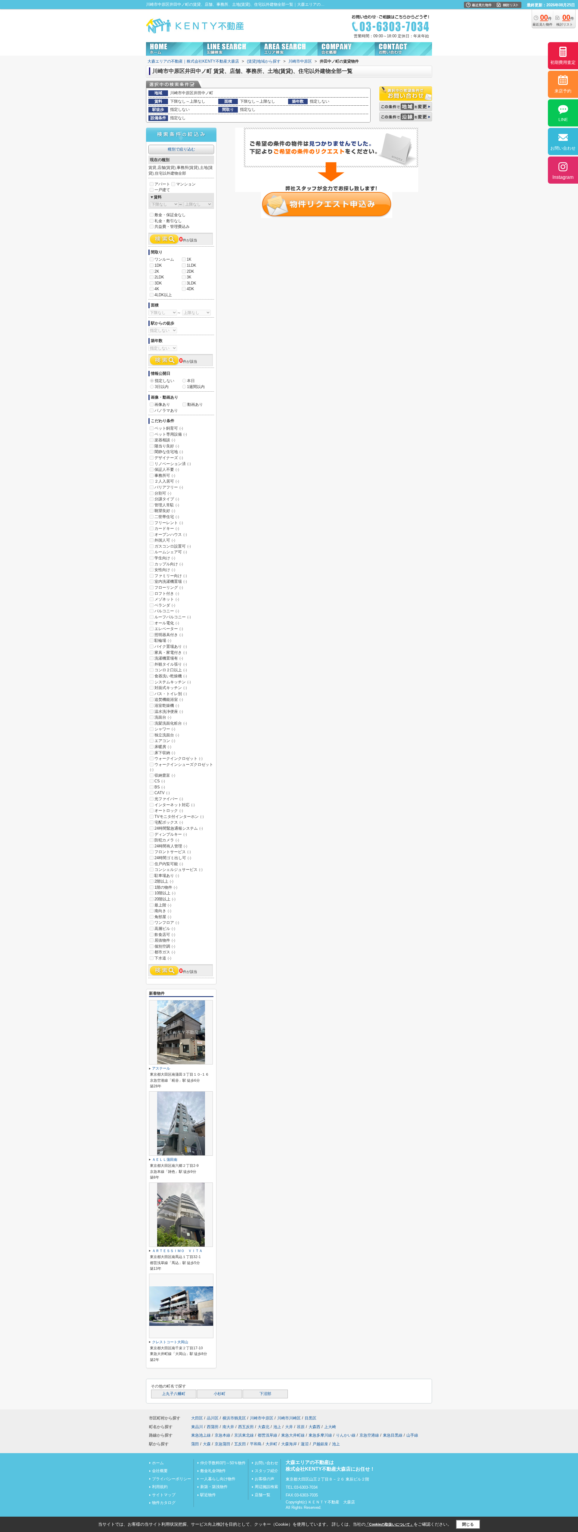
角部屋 (162, 917)
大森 (207, 1444)
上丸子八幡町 (173, 1394)
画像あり (162, 404)
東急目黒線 (392, 1435)
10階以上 (165, 893)
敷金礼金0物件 (213, 1470)
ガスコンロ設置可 (172, 546)
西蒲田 (213, 1427)
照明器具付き (168, 634)
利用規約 (160, 1486)
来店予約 (563, 91)
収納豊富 (164, 775)
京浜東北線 (244, 1435)
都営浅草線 (267, 1435)
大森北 (263, 1427)
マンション (186, 184)
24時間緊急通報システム (178, 828)
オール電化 (166, 623)
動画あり (195, 404)
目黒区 (310, 1418)
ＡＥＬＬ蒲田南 (164, 1160)
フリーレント (168, 523)
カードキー (166, 528)
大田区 (197, 1418)
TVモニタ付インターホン (179, 816)
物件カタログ (164, 1502)
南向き (162, 911)
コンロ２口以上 (170, 670)
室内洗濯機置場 (170, 581)
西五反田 (246, 1427)
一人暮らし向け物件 (217, 1479)
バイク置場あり (170, 646)
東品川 (197, 1427)
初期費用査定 (563, 62)
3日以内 (162, 386)
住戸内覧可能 (168, 864)
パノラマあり (166, 410)
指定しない (164, 380)
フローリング (168, 587)
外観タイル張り (170, 664)
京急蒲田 (222, 1444)
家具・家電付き (170, 652)
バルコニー (166, 611)
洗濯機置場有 (168, 658)
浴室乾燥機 (166, 705)
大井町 (271, 1444)
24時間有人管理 (170, 846)
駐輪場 (162, 640)
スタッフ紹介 (266, 1470)
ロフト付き (166, 593)
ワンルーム (164, 259)
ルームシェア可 (170, 552)
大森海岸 (289, 1444)
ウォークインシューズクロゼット (181, 767)
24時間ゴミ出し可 (172, 858)
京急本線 (222, 1435)
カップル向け (168, 564)
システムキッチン (172, 682)
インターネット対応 (174, 805)
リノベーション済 (172, 463)
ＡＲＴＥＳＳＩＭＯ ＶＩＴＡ (177, 1251)
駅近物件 (208, 1495)
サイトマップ (164, 1495)
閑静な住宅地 (168, 451)
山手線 (412, 1435)
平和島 (256, 1444)
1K (189, 259)
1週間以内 (196, 386)
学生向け (164, 558)
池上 (277, 1427)
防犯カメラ (166, 840)
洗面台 (162, 717)
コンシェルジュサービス (178, 869)
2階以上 (163, 881)
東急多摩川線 (320, 1435)
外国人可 (164, 540)
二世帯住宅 (166, 516)
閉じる (468, 1524)
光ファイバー (168, 799)
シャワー (164, 729)
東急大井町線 (293, 1435)
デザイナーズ (168, 457)
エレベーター (168, 628)
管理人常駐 (166, 505)
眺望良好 (164, 510)
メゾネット (166, 599)
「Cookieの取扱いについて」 (389, 1524)
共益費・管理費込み (172, 226)
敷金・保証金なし (170, 215)
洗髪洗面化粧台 (170, 723)
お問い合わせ (266, 1463)
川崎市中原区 (261, 1418)
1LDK (191, 265)
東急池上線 (201, 1435)
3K (189, 277)
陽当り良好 (166, 446)
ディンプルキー (170, 834)
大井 (289, 1427)
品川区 (213, 1418)
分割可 (162, 493)
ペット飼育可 (168, 428)
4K (156, 289)
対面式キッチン (170, 687)
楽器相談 (164, 440)
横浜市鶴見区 (234, 1418)
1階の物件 (165, 887)
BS (159, 787)
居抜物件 (164, 940)
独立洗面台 (166, 735)
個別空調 (164, 946)
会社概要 (160, 1470)
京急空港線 (369, 1435)
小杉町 (219, 1394)
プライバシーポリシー (171, 1479)
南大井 (228, 1427)
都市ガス (164, 952)
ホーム (158, 1463)
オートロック (168, 810)
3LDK (191, 283)
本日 (191, 380)
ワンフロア (166, 922)
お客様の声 (264, 1479)
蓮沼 (305, 1444)
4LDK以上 (163, 295)
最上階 (162, 905)
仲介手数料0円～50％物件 (223, 1463)
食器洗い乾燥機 (170, 676)
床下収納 (164, 752)
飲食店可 (164, 934)
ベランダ (164, 605)
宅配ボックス (168, 822)
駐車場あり (166, 875)
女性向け (164, 569)
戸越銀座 (320, 1444)
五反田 (240, 1444)
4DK (190, 289)
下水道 (162, 958)
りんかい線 (346, 1435)
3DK (158, 283)
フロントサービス (172, 852)
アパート (162, 184)
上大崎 (330, 1427)
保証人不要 (166, 469)
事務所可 (164, 475)
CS (159, 781)
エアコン (164, 740)
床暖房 (162, 746)
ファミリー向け (170, 575)
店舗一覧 (262, 1495)
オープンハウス (170, 534)
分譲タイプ (166, 499)
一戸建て (162, 190)
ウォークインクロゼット (178, 758)
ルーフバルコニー (172, 617)
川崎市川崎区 (289, 1418)
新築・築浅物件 (214, 1486)
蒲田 (195, 1444)
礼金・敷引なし (168, 221)
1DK (158, 265)
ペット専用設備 (170, 434)
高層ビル (164, 928)
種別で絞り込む (181, 149)
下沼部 (265, 1394)
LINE (563, 119)
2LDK (159, 277)
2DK (190, 271)
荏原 (301, 1427)
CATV (162, 793)
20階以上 (165, 899)
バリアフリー (168, 487)
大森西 (314, 1427)
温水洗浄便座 (168, 711)
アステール (161, 1068)
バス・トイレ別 (170, 693)
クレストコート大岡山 (170, 1342)
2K (156, 271)
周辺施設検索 (266, 1486)
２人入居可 (166, 481)
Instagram (562, 177)
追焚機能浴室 (168, 699)
